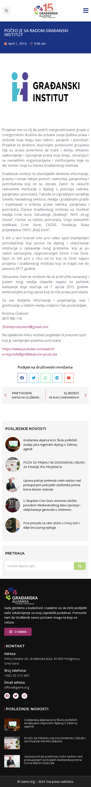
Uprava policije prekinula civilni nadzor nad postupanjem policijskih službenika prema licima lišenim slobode (52, 484)
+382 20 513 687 (17, 675)
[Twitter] (16, 696)
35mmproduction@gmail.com (25, 326)
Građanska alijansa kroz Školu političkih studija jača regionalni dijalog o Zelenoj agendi (50, 444)
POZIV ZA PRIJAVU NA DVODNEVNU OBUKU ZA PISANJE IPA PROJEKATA (54, 464)
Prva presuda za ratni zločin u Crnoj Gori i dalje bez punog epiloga (51, 525)
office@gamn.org (16, 687)
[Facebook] (7, 696)
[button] (6, 10)
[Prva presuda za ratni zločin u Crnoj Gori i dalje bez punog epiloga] (12, 525)
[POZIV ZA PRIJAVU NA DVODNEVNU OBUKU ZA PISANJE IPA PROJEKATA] (12, 464)
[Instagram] (24, 696)
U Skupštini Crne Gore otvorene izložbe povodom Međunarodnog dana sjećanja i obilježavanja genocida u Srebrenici (51, 505)
